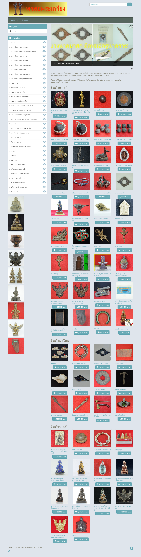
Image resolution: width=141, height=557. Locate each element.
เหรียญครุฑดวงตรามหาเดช (59, 111)
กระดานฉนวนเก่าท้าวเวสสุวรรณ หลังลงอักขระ (59, 330)
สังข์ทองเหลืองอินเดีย (101, 219)
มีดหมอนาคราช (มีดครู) (80, 415)
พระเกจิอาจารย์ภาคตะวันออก (27, 65)
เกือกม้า (96, 328)
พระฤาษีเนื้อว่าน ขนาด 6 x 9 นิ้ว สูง (81, 507)
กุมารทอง (27, 160)
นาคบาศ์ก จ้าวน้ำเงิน (101, 363)
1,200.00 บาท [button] (103, 367)
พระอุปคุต (118, 449)
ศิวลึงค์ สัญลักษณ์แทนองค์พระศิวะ (102, 274)
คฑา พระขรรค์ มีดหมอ (27, 178)
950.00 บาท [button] (82, 252)
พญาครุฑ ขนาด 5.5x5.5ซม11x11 (78, 302)
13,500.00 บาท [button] (125, 512)
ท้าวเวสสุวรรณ (27, 142)
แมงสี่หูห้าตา (55, 219)
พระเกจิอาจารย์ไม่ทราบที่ (27, 60)
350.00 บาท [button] (103, 143)
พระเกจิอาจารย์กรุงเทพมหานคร (27, 78)
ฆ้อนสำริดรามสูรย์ (121, 389)
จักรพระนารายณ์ (99, 389)
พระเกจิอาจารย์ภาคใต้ (27, 69)
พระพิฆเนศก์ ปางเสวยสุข (59, 246)
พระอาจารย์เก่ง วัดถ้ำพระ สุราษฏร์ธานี (27, 119)
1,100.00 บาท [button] (60, 222)
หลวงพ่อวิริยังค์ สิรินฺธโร (27, 101)
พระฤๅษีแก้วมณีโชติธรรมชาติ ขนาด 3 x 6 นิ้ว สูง (102, 508)
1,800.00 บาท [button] (103, 169)
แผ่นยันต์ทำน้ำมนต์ (121, 110)
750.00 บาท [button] (125, 279)
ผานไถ (74, 329)
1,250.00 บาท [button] (60, 307)
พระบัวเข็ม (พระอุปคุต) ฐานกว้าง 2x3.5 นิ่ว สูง (80, 479)
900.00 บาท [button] (125, 307)
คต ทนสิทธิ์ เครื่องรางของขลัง (27, 146)
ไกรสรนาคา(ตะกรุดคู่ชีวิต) (103, 193)
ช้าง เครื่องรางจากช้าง (27, 164)
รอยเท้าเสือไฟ (119, 363)
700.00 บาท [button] (103, 420)
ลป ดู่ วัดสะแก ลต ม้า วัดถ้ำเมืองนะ (27, 106)
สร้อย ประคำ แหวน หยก (27, 187)
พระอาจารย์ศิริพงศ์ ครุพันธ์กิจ (27, 115)
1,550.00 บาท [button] (82, 197)
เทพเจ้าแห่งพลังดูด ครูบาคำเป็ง (27, 110)
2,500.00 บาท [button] (60, 169)
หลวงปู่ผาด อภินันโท (27, 88)
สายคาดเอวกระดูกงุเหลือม (102, 449)
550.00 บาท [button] (60, 116)
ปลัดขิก (27, 155)
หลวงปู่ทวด (27, 83)
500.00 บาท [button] (103, 114)
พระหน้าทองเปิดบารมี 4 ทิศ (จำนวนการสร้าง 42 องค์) (59, 451)
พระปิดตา (27, 42)
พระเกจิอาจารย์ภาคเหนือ (27, 47)
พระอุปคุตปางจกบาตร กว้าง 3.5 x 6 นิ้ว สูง (58, 479)
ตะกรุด (27, 151)
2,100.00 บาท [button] (103, 197)
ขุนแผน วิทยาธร (120, 219)
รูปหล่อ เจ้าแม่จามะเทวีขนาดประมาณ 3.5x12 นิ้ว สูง (81, 112)
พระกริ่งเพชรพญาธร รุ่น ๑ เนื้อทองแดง (124, 479)
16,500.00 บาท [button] (125, 114)
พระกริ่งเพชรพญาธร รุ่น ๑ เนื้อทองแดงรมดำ (59, 507)
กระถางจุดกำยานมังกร (58, 165)
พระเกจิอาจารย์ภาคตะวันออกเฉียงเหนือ (27, 51)
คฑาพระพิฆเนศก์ (56, 415)
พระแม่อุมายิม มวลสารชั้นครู (102, 479)
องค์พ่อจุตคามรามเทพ (27, 182)
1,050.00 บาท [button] (82, 539)
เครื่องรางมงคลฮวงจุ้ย (27, 169)
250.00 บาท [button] (125, 143)
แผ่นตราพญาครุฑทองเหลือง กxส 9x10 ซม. (58, 536)
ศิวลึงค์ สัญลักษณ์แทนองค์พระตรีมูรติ (81, 274)
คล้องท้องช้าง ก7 (99, 301)
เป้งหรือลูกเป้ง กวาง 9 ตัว (102, 165)
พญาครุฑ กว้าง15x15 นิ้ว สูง (123, 507)
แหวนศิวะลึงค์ (120, 415)
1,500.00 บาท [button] (82, 171)
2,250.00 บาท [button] (82, 117)
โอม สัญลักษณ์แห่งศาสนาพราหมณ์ (81, 247)
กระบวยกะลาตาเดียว (58, 193)
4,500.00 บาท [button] (60, 143)
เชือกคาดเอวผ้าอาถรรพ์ (80, 193)
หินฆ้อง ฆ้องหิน (77, 449)
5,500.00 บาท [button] (82, 143)
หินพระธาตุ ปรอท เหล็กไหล (27, 173)
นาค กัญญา (97, 246)
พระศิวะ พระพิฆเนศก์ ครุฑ (27, 133)
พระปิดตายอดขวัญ (121, 329)
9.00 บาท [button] (125, 333)
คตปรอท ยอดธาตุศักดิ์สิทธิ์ (59, 139)
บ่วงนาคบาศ (119, 193)
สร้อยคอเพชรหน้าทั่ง (79, 363)
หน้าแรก (16, 20)
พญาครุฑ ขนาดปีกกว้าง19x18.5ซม (57, 302)
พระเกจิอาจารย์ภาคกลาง (27, 56)
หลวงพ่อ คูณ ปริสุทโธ (27, 92)
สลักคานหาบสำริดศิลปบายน (81, 166)
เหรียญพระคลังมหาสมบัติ (123, 165)
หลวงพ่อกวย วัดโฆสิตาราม (27, 97)
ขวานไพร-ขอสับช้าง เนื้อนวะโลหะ (123, 302)
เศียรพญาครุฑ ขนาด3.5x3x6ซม (121, 274)
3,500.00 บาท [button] (60, 197)
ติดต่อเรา (27, 20)
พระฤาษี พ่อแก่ (27, 137)
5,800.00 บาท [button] (82, 224)
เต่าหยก (74, 535)
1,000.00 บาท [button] (82, 333)
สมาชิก (13, 31)
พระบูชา (27, 124)
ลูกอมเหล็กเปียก (99, 110)
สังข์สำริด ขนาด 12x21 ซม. (80, 219)
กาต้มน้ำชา (27, 191)
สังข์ (52, 389)
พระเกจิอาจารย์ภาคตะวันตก (27, 74)
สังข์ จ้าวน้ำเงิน (77, 389)
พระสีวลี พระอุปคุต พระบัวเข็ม (27, 128)
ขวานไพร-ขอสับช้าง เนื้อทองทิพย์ (102, 416)
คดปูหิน (53, 363)
